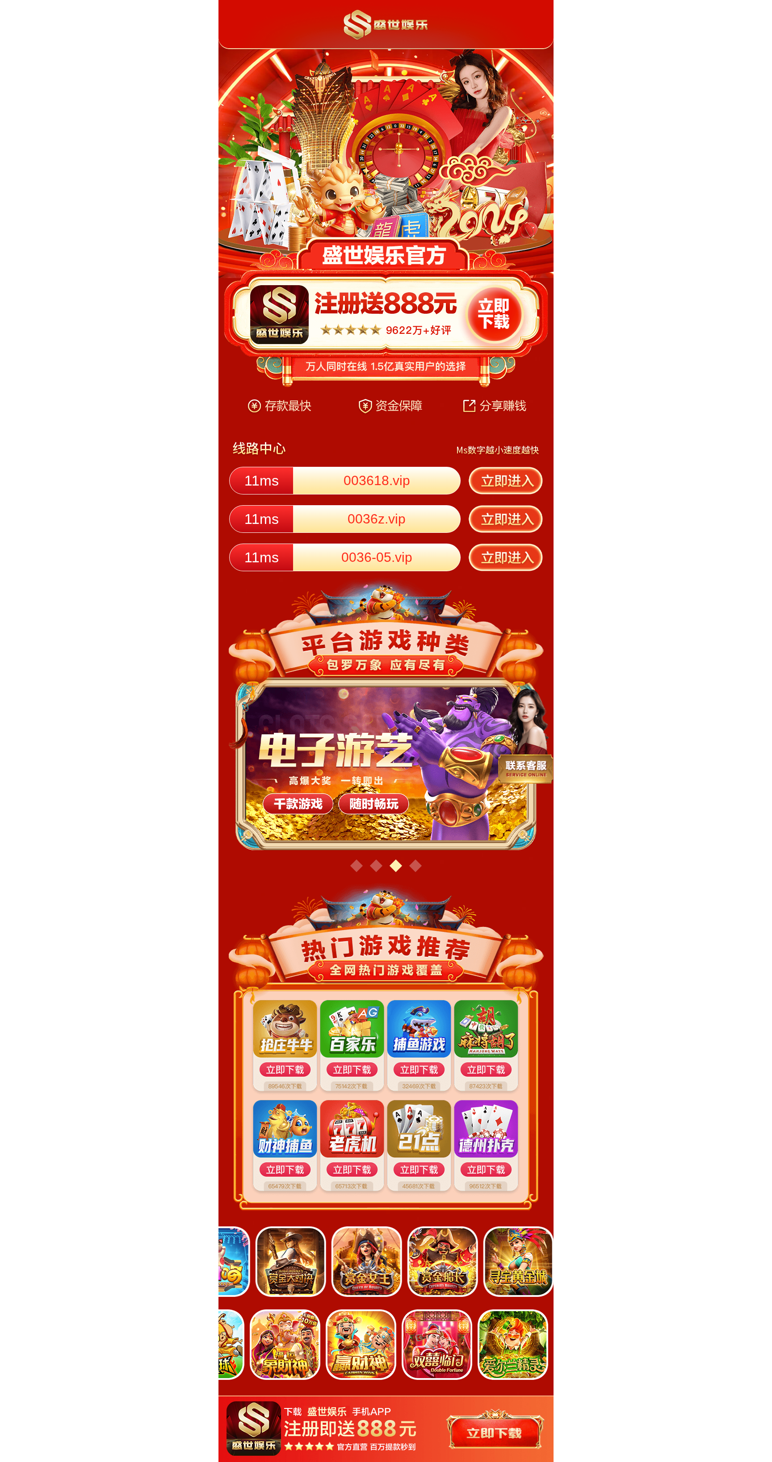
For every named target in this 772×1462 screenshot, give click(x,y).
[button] (356, 866)
